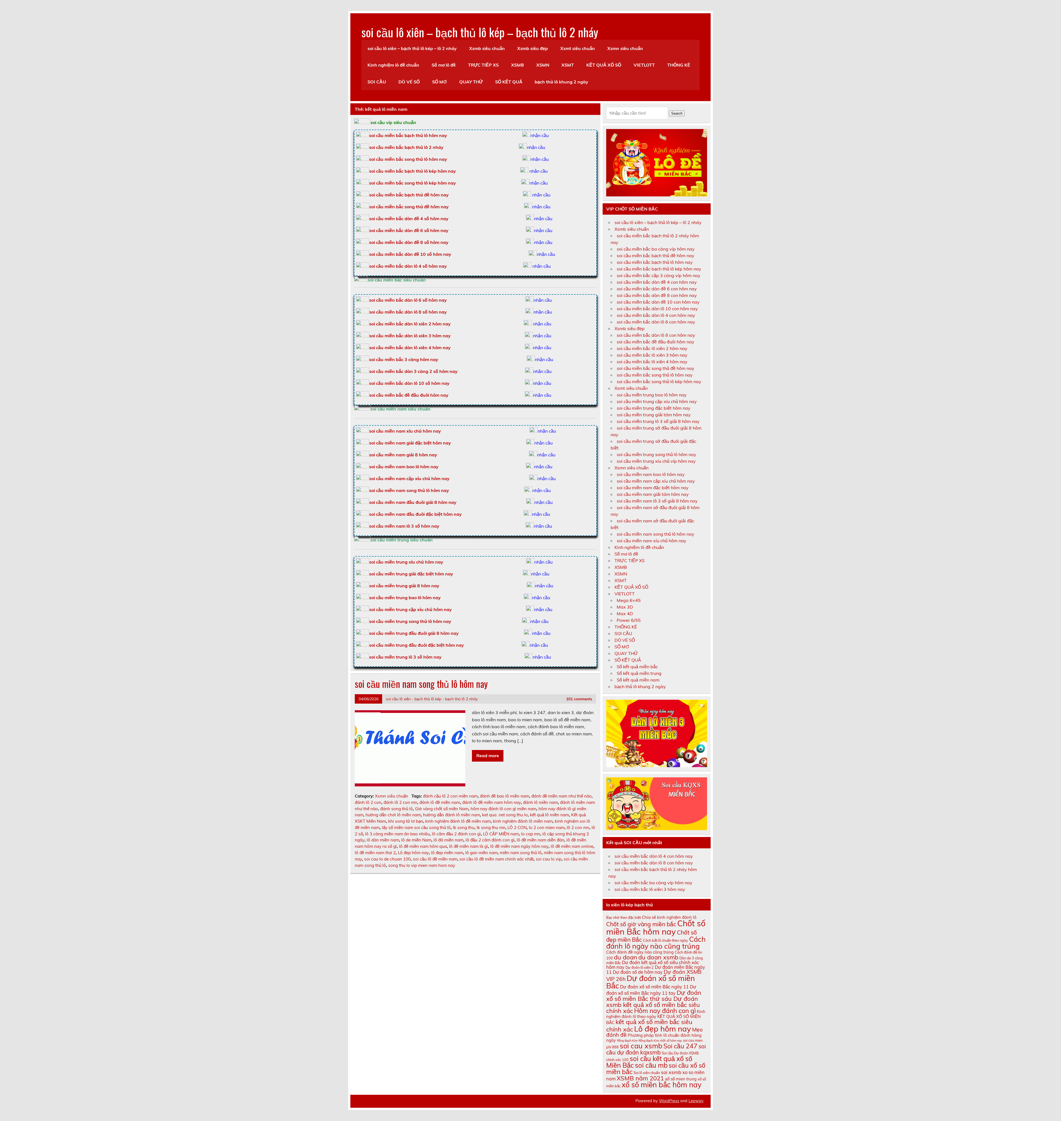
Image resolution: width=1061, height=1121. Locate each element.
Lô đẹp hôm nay (413, 852)
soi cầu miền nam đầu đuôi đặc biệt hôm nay (415, 514)
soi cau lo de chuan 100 (387, 859)
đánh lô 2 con (368, 802)
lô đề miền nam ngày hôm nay (519, 846)
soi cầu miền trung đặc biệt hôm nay (653, 408)
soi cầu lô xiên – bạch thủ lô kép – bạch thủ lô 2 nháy (479, 32)
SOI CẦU (376, 82)
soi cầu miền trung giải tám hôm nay (654, 414)
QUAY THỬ (471, 82)
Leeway (696, 1100)
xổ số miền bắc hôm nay (662, 1084)
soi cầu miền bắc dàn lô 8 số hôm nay (408, 312)
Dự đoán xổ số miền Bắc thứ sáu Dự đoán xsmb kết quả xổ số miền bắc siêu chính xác (653, 1002)
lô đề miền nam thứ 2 (375, 852)
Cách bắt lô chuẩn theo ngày (665, 940)
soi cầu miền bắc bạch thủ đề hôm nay (409, 195)
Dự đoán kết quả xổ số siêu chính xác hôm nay (652, 965)
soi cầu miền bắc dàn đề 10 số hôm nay (410, 254)
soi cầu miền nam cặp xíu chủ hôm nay (656, 481)
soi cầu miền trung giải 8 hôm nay (404, 585)
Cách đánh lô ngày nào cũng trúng (656, 942)
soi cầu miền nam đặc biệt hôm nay (653, 487)
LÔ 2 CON (517, 827)
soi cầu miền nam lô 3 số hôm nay (404, 526)
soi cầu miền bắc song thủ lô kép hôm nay (412, 183)
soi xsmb (671, 1072)
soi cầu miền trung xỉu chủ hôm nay (406, 562)
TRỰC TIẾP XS (483, 65)
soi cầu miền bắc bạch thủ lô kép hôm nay (412, 171)
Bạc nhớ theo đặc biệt (623, 917)
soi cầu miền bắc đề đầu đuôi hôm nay (408, 395)
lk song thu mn (491, 827)
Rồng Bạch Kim (627, 1041)
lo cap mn (530, 833)
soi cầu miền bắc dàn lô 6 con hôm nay (656, 322)
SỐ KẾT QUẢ (508, 82)
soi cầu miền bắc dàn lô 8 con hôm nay (656, 335)
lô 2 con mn (578, 827)
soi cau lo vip (548, 859)
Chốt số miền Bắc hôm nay (655, 927)
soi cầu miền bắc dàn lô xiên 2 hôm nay (410, 324)
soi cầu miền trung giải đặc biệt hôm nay (411, 574)
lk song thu (463, 827)
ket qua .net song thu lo (505, 814)
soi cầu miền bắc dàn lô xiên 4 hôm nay (410, 347)
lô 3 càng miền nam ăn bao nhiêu (397, 833)
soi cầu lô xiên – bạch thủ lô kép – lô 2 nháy (412, 48)
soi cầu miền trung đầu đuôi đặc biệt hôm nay (416, 645)
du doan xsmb (658, 957)
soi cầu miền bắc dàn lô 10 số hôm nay (409, 383)
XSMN (542, 65)
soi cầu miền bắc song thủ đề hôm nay (409, 206)
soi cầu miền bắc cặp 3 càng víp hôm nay (658, 275)
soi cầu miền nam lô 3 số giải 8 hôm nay (657, 501)
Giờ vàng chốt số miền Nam (441, 808)
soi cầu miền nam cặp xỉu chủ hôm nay (409, 478)
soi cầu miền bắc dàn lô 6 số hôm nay (408, 300)
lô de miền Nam (416, 840)
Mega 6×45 (629, 600)
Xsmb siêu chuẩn (487, 48)
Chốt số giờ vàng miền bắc (641, 924)
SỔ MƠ (439, 82)
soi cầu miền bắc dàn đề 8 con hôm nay (657, 295)
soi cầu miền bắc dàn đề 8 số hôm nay (408, 242)
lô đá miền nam (448, 840)
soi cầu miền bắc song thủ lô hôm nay (408, 159)
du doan (625, 957)
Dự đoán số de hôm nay (638, 972)
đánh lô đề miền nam (439, 802)
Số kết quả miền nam (638, 680)
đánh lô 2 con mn (400, 802)
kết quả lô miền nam (549, 814)
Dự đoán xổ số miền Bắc (650, 981)
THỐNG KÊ (678, 65)
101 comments (579, 698)
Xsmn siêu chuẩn (625, 48)
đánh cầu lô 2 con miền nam (450, 796)
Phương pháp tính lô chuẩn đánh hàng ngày (654, 1038)
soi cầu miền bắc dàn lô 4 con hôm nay (656, 315)
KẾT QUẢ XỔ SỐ (603, 65)
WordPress (669, 1100)
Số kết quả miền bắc (637, 666)
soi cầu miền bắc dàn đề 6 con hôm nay (657, 288)
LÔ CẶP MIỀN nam (501, 833)
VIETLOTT (644, 65)
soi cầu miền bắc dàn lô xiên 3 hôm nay (410, 335)
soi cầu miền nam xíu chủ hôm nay (651, 540)
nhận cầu (539, 135)
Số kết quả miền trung (639, 673)
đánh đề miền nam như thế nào (561, 796)
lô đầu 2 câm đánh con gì (490, 840)
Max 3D (625, 607)
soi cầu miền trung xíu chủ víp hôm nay (656, 461)
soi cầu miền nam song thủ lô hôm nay (409, 490)
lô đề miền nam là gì (468, 846)
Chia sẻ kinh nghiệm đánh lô (669, 917)
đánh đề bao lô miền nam (504, 796)
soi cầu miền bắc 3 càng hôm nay (403, 359)
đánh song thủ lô (396, 808)
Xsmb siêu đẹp (532, 48)
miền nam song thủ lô (521, 852)
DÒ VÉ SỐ (409, 82)
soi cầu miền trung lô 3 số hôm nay (405, 657)
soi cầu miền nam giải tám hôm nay (653, 494)
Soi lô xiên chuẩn (647, 1072)
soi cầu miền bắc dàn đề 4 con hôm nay (657, 282)
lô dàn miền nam (383, 840)
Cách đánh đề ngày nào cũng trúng (640, 952)
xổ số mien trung (681, 1078)
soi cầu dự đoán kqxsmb (656, 1049)
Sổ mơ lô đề (444, 65)
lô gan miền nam (481, 852)
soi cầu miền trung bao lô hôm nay (405, 597)
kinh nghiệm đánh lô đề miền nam (458, 821)
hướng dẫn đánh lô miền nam (451, 814)
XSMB (517, 65)
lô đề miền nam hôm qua (423, 846)
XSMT (567, 65)
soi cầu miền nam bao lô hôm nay (403, 466)
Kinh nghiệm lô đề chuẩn (393, 65)
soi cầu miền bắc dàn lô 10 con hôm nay (657, 308)
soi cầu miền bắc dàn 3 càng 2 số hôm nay (413, 371)
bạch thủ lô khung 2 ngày (561, 82)
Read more (487, 755)
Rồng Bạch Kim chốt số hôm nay (660, 1041)
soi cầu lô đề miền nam (435, 859)
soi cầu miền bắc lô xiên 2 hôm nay (652, 348)
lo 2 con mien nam (546, 827)
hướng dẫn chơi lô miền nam (393, 814)
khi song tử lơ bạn (405, 821)
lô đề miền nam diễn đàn (540, 840)
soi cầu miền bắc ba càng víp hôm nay (656, 249)
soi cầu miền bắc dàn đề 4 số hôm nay (408, 218)
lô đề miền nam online (572, 846)
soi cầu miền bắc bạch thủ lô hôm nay (655, 262)
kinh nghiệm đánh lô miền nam (523, 821)
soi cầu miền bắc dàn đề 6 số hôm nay (408, 230)
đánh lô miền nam (540, 802)
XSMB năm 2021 (640, 1078)
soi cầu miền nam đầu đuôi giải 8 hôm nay (412, 502)
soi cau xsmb (641, 1045)
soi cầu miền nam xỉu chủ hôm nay (405, 431)
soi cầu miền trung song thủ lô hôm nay (410, 621)
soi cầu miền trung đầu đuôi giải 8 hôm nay (414, 633)
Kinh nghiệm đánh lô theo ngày (655, 1014)
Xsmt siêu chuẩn (577, 48)
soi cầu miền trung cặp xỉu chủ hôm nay (410, 609)
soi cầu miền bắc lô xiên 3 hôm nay (652, 355)
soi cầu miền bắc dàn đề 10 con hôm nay (658, 302)
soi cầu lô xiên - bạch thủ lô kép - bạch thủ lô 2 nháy (432, 698)
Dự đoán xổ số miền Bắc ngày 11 (654, 987)
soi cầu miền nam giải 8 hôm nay (403, 454)
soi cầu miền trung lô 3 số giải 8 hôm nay (658, 421)
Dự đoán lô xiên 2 (640, 967)
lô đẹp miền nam (447, 852)
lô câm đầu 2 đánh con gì (456, 833)
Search (676, 113)
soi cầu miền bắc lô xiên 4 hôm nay (652, 361)
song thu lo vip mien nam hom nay (421, 865)
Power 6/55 (629, 620)
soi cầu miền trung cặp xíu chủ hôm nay (657, 401)
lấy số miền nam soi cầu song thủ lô (416, 827)
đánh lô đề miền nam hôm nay (491, 802)
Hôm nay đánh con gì (665, 1011)
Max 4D (625, 613)
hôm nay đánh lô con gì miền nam (503, 808)
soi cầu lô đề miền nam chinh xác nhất (496, 859)
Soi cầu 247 (680, 1046)
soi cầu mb (651, 1065)
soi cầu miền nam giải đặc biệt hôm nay (410, 443)
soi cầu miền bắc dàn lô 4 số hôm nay (408, 266)
